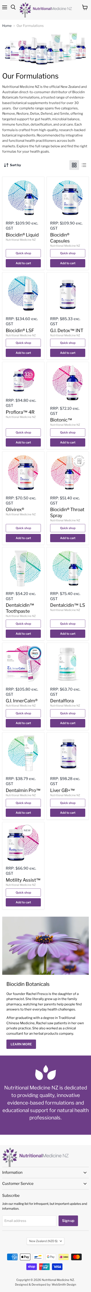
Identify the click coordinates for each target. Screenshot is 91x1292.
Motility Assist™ (23, 880)
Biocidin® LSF (20, 330)
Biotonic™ (61, 420)
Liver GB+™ (62, 790)
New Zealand (43, 1241)
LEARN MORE (21, 1044)
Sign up (68, 1221)
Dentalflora (62, 700)
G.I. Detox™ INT (66, 330)
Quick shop (23, 253)
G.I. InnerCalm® (22, 700)
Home (7, 26)
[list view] (84, 165)
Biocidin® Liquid (22, 235)
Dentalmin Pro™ (23, 790)
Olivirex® (15, 509)
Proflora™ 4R (20, 412)
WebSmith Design (64, 1284)
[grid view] (74, 165)
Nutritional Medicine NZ (21, 239)
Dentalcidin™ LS (67, 605)
